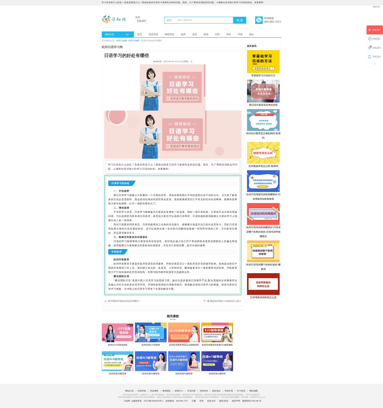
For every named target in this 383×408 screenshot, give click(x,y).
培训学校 (153, 34)
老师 (183, 34)
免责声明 (236, 401)
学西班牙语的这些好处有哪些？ (125, 301)
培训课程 (154, 391)
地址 (251, 34)
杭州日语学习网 (112, 47)
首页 (139, 34)
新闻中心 (179, 391)
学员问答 (191, 391)
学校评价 (204, 391)
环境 (240, 34)
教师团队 (166, 391)
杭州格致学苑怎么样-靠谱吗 (263, 166)
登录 (201, 401)
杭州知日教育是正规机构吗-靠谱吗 (263, 135)
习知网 (127, 401)
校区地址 (216, 391)
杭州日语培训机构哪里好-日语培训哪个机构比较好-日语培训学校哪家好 (263, 231)
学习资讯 (241, 391)
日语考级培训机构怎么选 (263, 297)
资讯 (194, 34)
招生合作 (376, 7)
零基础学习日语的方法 (263, 75)
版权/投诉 (223, 401)
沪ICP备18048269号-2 (154, 401)
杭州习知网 (121, 40)
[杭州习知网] (115, 21)
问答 (217, 34)
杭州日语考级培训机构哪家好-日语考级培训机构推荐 (263, 196)
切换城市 (141, 21)
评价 (228, 34)
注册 (194, 401)
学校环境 (229, 391)
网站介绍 (129, 391)
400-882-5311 (182, 401)
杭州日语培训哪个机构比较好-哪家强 (263, 266)
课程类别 (169, 34)
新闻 (206, 34)
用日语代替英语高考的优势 (263, 105)
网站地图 (253, 391)
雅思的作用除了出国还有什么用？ (225, 301)
